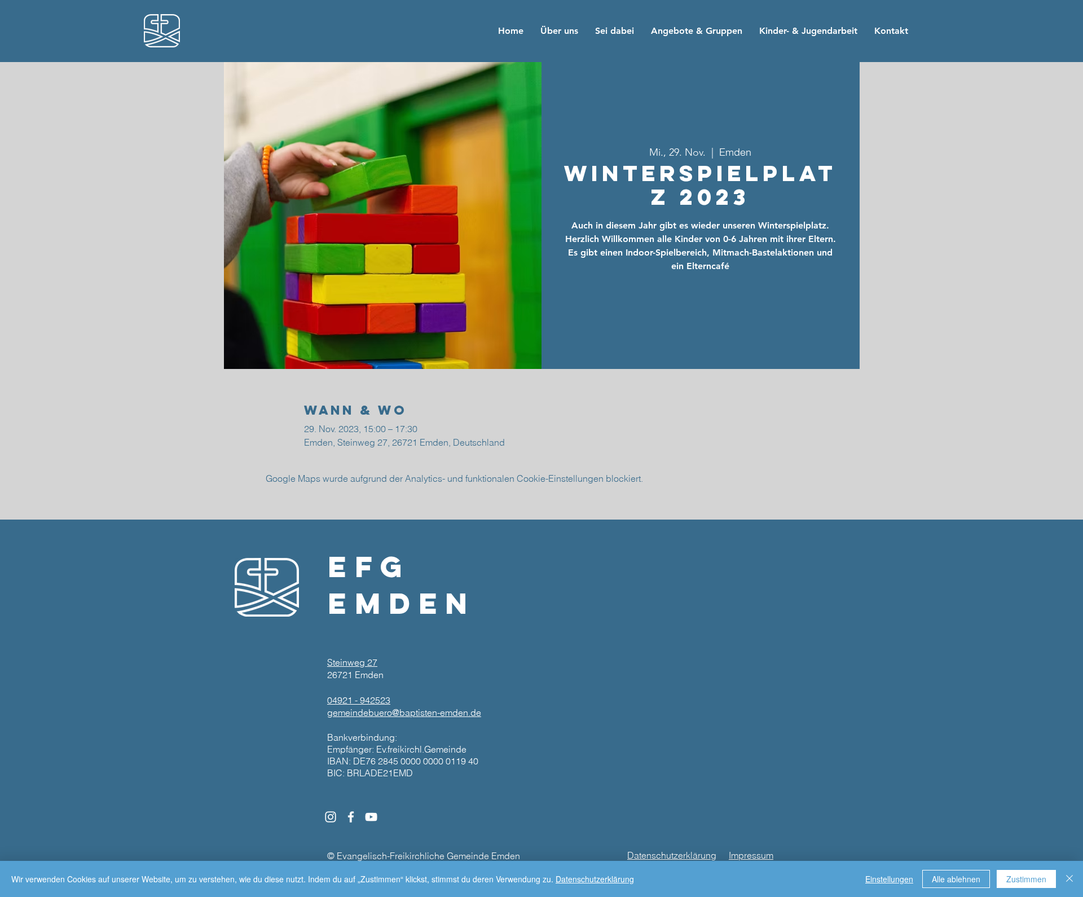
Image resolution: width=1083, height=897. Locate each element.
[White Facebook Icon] (351, 817)
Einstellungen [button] (889, 879)
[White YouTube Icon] (371, 817)
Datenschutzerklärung (595, 879)
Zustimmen (1026, 879)
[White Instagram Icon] (330, 817)
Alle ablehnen (956, 879)
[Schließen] (1069, 879)
